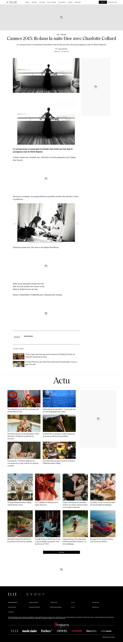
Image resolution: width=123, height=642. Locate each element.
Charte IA (95, 607)
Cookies (11, 612)
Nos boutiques (34, 607)
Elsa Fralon (62, 48)
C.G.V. (73, 607)
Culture (42, 2)
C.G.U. (73, 602)
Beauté (34, 2)
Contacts (53, 602)
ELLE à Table (51, 2)
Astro (70, 2)
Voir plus (61, 552)
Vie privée (95, 602)
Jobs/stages (33, 602)
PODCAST (78, 2)
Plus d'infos (69, 618)
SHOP (103, 2)
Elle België (12, 607)
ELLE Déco (62, 2)
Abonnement (12, 602)
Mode (27, 2)
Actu (61, 381)
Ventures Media (56, 607)
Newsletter (112, 2)
